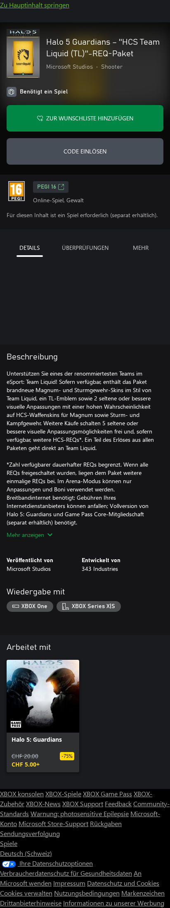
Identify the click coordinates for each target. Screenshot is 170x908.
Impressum (69, 883)
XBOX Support (82, 803)
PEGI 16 (46, 187)
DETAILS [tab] (29, 248)
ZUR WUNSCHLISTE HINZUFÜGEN (89, 118)
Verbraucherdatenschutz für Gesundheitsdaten (66, 873)
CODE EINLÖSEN (85, 151)
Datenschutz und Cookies (123, 883)
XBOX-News (43, 803)
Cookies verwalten (26, 893)
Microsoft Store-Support (53, 823)
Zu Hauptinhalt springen (34, 4)
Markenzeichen (143, 893)
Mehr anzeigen (25, 535)
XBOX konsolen (22, 793)
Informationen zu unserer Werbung (113, 902)
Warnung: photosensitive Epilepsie (80, 813)
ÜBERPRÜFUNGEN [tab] (85, 248)
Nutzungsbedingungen (87, 893)
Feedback (118, 803)
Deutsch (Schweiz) (26, 853)
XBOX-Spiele (63, 793)
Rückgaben (106, 823)
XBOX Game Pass (107, 793)
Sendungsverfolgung (30, 833)
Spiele (8, 843)
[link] (43, 716)
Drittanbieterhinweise (30, 902)
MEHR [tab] (141, 248)
